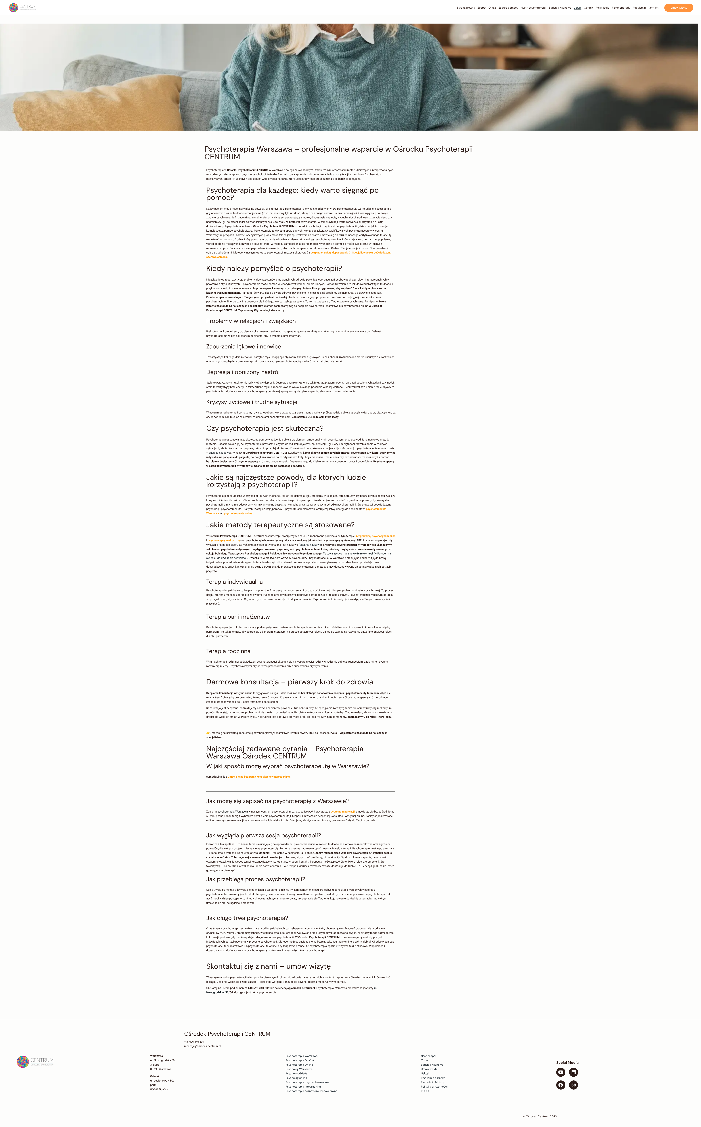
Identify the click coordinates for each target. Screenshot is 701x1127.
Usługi (425, 1073)
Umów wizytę (429, 1069)
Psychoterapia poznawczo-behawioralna (311, 1091)
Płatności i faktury (432, 1082)
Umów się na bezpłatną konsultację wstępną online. (258, 777)
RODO (425, 1091)
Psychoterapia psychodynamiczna (307, 1082)
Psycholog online (296, 1078)
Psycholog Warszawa (299, 1069)
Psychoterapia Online (299, 1065)
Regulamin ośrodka (433, 1078)
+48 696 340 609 (194, 1042)
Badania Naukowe (432, 1065)
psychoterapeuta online (237, 513)
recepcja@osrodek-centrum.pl (202, 1046)
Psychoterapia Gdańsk (300, 1060)
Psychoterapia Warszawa (301, 1056)
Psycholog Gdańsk (297, 1073)
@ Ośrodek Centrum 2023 (539, 1116)
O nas (424, 1060)
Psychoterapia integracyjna (303, 1086)
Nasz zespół (428, 1056)
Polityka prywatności (434, 1086)
